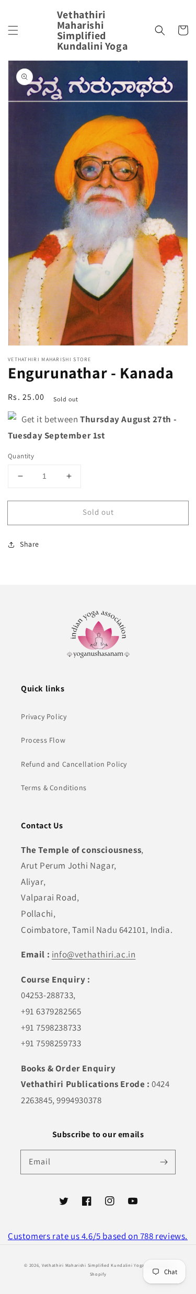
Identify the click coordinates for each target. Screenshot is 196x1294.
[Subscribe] (163, 1161)
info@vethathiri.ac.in (94, 954)
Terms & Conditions (54, 787)
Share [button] (29, 544)
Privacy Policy (43, 716)
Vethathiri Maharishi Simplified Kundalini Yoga (93, 1265)
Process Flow (43, 740)
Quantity (21, 456)
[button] (13, 30)
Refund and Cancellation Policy (74, 764)
